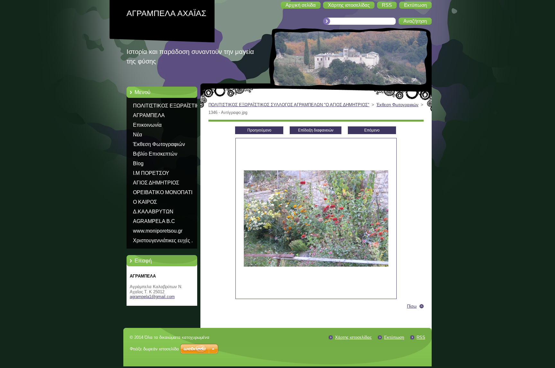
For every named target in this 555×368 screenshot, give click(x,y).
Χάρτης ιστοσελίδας (353, 337)
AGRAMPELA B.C (154, 221)
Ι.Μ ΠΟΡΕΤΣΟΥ (151, 173)
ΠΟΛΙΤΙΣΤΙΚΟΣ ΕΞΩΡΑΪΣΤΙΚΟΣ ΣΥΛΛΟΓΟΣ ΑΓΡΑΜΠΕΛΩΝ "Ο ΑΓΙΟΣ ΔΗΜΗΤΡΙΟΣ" (170, 107)
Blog (138, 163)
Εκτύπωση (394, 337)
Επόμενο (372, 130)
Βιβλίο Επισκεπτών (155, 154)
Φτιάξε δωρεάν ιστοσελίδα (154, 349)
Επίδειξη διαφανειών (315, 130)
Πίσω (412, 306)
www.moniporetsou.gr (157, 231)
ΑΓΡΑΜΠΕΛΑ (149, 115)
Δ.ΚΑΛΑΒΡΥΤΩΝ (153, 211)
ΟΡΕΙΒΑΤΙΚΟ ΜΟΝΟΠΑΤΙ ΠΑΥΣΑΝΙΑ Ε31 (162, 193)
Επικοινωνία (147, 125)
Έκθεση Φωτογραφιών (159, 144)
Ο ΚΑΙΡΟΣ (145, 202)
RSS (421, 337)
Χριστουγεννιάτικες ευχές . (163, 240)
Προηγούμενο (259, 130)
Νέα (137, 134)
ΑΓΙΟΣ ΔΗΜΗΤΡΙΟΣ (156, 182)
